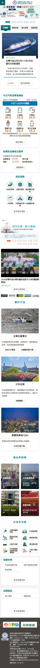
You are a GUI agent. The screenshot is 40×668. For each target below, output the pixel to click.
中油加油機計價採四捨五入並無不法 (12, 565)
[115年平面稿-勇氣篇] (20, 13)
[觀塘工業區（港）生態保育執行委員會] (20, 296)
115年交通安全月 (25, 241)
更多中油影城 (19, 289)
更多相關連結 (19, 611)
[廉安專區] (12, 296)
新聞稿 (5, 28)
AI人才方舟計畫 (25, 244)
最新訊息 (15, 28)
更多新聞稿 (25, 83)
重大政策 (25, 28)
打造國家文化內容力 (19, 241)
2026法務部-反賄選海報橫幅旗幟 (35, 241)
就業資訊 (34, 28)
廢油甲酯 (8, 570)
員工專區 (8, 596)
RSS (12, 83)
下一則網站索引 (39, 625)
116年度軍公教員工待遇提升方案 (19, 244)
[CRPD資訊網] (11, 625)
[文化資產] (35, 296)
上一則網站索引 (1, 625)
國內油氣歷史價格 (31, 565)
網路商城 (27, 596)
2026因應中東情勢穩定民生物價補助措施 (30, 244)
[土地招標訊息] (4, 296)
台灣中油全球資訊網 (22, 2)
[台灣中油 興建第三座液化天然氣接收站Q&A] (27, 296)
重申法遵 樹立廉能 (9, 241)
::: (1, 632)
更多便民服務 (19, 211)
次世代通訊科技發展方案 (35, 244)
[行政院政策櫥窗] (29, 625)
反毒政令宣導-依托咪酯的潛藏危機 (30, 241)
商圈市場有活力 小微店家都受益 (14, 241)
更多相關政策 (19, 580)
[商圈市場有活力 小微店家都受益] (20, 229)
